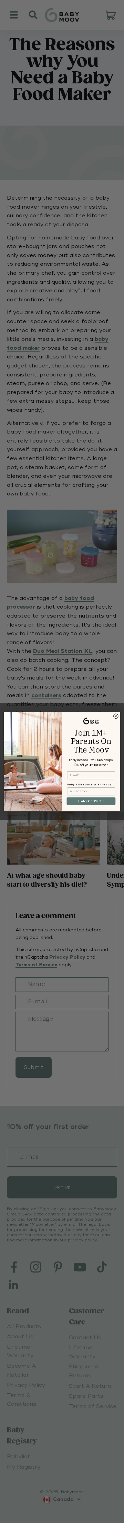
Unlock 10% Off (91, 801)
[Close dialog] (116, 716)
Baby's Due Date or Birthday (89, 784)
